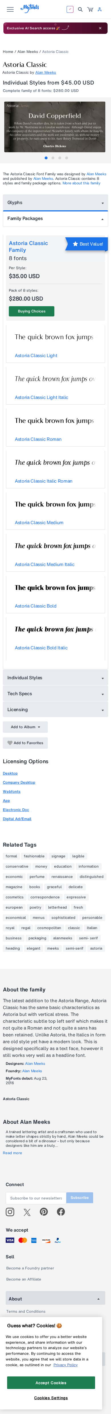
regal (25, 928)
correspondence (45, 897)
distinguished (92, 876)
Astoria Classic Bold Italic (41, 647)
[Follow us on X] (29, 1212)
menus (39, 917)
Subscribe (80, 1197)
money (41, 866)
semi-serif (74, 948)
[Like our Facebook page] (63, 1212)
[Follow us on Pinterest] (46, 1212)
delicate (76, 887)
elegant (33, 948)
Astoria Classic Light (36, 355)
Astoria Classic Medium (39, 522)
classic (74, 928)
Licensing (17, 709)
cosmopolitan (49, 928)
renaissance (62, 876)
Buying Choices (32, 311)
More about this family (81, 183)
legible (78, 856)
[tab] (46, 158)
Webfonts (11, 791)
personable (92, 917)
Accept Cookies (51, 1383)
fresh (78, 907)
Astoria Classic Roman (38, 439)
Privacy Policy (66, 1365)
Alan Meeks (27, 51)
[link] (90, 9)
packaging (37, 938)
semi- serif (88, 938)
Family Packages (25, 218)
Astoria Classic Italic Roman (44, 480)
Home (8, 51)
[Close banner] (100, 28)
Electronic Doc (16, 809)
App (6, 800)
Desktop (10, 773)
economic (14, 876)
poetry (35, 907)
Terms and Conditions (26, 1311)
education (63, 866)
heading (13, 948)
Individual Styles (25, 677)
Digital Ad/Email (17, 819)
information (89, 866)
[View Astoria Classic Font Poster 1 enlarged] (56, 127)
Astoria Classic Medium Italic (45, 564)
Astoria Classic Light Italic (41, 397)
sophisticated (63, 917)
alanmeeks (62, 938)
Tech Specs (19, 693)
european (14, 907)
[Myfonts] (30, 12)
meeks (53, 948)
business (14, 938)
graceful (54, 887)
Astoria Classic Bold (36, 605)
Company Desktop (19, 782)
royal (10, 928)
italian (92, 928)
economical (16, 917)
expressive (76, 897)
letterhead (57, 907)
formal (11, 856)
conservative (17, 866)
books (34, 887)
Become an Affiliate (23, 1279)
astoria (96, 948)
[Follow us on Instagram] (12, 1212)
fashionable (34, 856)
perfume (37, 876)
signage (58, 856)
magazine (14, 887)
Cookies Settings (51, 1398)
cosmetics (15, 897)
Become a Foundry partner (30, 1268)
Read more (12, 1153)
